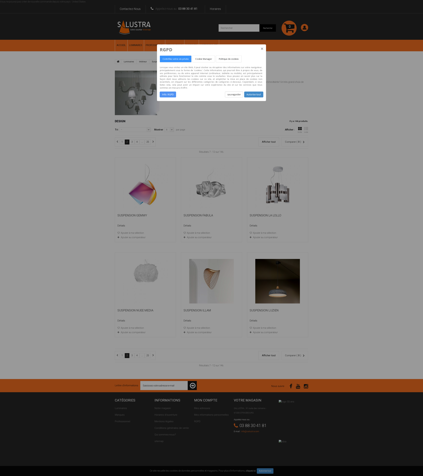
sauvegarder (234, 94)
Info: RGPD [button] (168, 94)
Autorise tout (254, 94)
